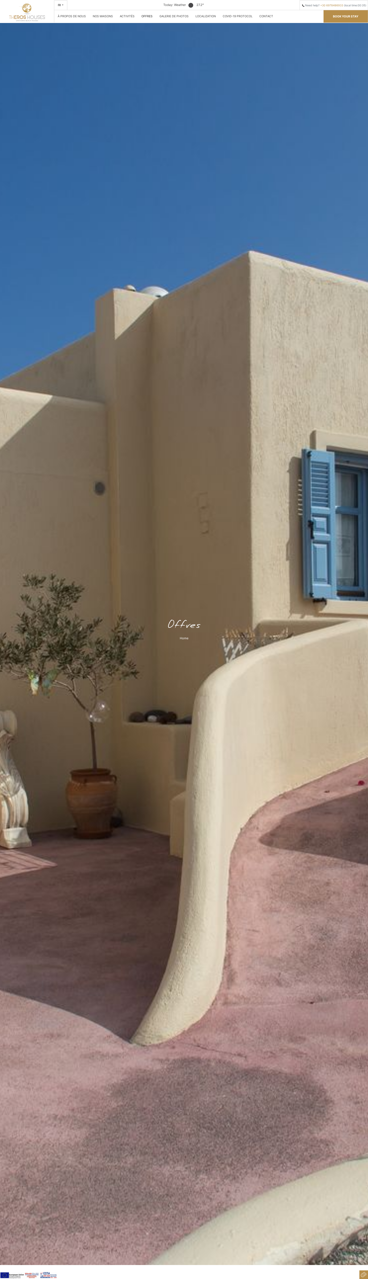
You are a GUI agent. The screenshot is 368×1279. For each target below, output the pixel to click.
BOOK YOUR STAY (345, 16)
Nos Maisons (103, 16)
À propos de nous (72, 16)
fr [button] (59, 5)
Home (184, 638)
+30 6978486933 (331, 5)
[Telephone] (303, 5)
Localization (206, 16)
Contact (266, 16)
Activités (127, 16)
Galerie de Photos (174, 16)
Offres (147, 16)
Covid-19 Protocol (237, 16)
